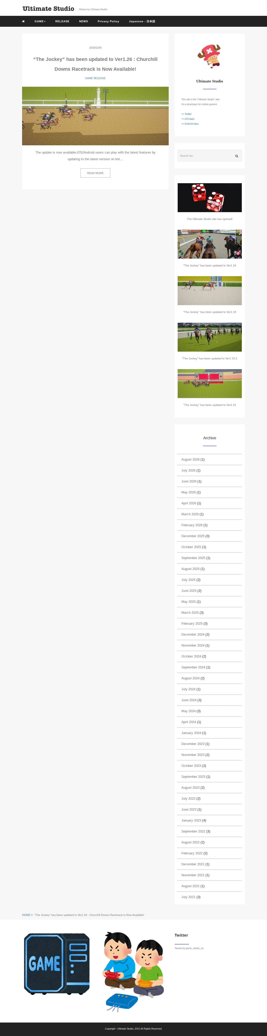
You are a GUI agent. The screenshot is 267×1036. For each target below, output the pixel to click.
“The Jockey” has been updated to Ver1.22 (209, 404)
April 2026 (188, 503)
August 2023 (190, 788)
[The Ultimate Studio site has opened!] (209, 197)
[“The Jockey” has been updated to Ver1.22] (209, 383)
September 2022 (193, 831)
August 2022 (190, 842)
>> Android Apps (190, 123)
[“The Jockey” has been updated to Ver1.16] (209, 244)
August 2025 (190, 569)
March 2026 (190, 514)
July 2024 (188, 689)
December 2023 (192, 744)
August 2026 (190, 459)
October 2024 (191, 656)
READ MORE (95, 173)
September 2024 (193, 667)
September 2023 (193, 777)
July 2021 (188, 897)
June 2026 (188, 481)
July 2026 (188, 470)
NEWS (83, 21)
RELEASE (62, 21)
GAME (89, 78)
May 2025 (188, 602)
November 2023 (192, 755)
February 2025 (191, 623)
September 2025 (193, 558)
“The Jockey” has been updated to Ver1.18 (209, 311)
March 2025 (190, 612)
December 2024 (192, 634)
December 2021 (192, 864)
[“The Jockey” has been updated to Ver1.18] (209, 290)
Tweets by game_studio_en (189, 948)
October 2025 (191, 547)
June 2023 (188, 809)
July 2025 (188, 580)
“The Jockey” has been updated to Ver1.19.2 (209, 358)
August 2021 (190, 886)
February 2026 (191, 525)
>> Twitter (186, 114)
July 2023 (188, 798)
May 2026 (188, 492)
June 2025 (188, 591)
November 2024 (192, 645)
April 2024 (188, 722)
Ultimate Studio (125, 1028)
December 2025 (192, 536)
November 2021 (192, 875)
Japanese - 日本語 (142, 21)
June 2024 (188, 700)
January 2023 (191, 820)
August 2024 (190, 678)
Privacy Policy (108, 21)
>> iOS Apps (187, 119)
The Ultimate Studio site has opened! (210, 219)
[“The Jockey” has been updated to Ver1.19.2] (209, 337)
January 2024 (191, 733)
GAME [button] (39, 21)
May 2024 (188, 711)
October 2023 (191, 766)
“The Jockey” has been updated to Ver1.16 (209, 265)
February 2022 (191, 853)
